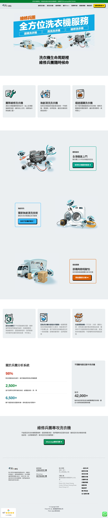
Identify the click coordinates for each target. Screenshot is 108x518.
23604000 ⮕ (41, 470)
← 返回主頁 (85, 468)
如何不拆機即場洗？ (27, 221)
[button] (41, 5)
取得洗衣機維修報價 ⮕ (83, 165)
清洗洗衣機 (85, 474)
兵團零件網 (74, 5)
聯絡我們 (89, 5)
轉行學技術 (85, 491)
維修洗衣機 (85, 471)
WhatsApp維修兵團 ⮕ (54, 442)
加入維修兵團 (85, 493)
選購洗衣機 (85, 476)
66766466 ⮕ (41, 476)
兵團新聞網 (82, 5)
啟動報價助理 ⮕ (99, 5)
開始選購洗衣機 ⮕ (82, 277)
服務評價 (84, 485)
